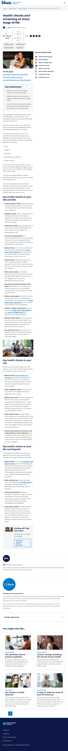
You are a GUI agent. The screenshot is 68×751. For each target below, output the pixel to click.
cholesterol (19, 48)
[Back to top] (10, 713)
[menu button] (64, 3)
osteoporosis (26, 482)
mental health (8, 48)
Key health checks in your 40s (13, 77)
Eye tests (16, 330)
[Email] (37, 36)
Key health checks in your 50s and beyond (17, 80)
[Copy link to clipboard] (39, 36)
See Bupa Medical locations (19, 543)
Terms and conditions (9, 737)
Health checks (22, 8)
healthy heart (20, 44)
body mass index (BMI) (21, 310)
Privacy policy (7, 741)
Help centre (6, 730)
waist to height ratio (15, 312)
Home (5, 8)
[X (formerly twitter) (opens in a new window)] (34, 36)
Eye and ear (9, 690)
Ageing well (12, 8)
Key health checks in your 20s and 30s (15, 74)
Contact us (6, 733)
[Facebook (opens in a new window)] (31, 36)
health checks (8, 44)
